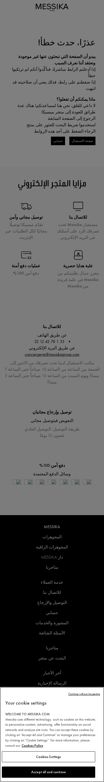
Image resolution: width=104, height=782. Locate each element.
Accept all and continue (48, 772)
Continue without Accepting (84, 694)
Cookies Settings (48, 757)
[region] (52, 734)
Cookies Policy (32, 745)
